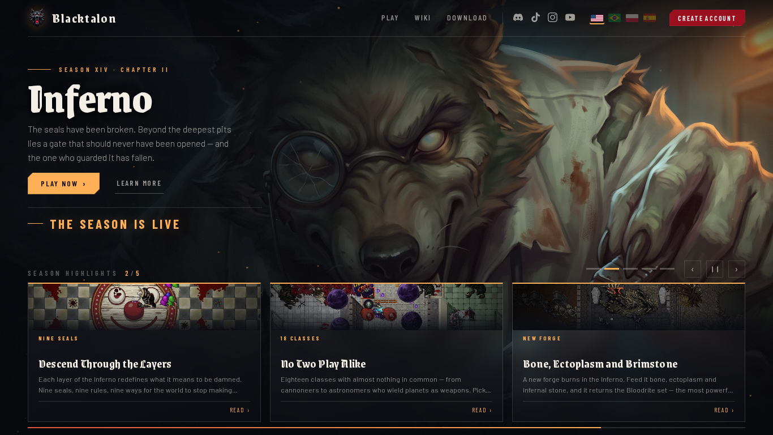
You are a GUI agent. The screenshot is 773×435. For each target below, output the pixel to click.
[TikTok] (535, 18)
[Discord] (518, 18)
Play (390, 17)
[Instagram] (552, 18)
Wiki (423, 17)
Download (467, 17)
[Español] (649, 17)
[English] (597, 17)
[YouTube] (570, 18)
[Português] (614, 17)
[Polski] (632, 17)
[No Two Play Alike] (386, 352)
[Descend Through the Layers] (144, 352)
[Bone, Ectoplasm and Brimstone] (629, 352)
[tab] (593, 269)
